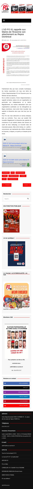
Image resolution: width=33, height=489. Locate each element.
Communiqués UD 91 (15, 40)
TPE (5, 179)
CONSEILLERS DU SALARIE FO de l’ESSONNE (13, 467)
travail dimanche (13, 179)
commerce (6, 172)
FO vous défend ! (6, 478)
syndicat (23, 175)
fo (13, 172)
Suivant (26, 185)
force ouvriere (21, 172)
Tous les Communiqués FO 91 (9, 453)
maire (5, 175)
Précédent (7, 185)
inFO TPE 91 (23, 40)
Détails (23, 149)
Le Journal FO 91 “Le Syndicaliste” (10, 457)
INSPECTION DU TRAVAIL (8, 475)
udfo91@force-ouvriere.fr (8, 445)
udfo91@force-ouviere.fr (16, 367)
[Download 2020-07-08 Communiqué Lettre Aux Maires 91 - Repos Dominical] (4, 139)
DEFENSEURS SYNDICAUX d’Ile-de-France (12, 471)
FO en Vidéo (5, 464)
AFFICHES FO (5, 460)
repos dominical (14, 175)
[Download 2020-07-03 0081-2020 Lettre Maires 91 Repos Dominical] (4, 156)
